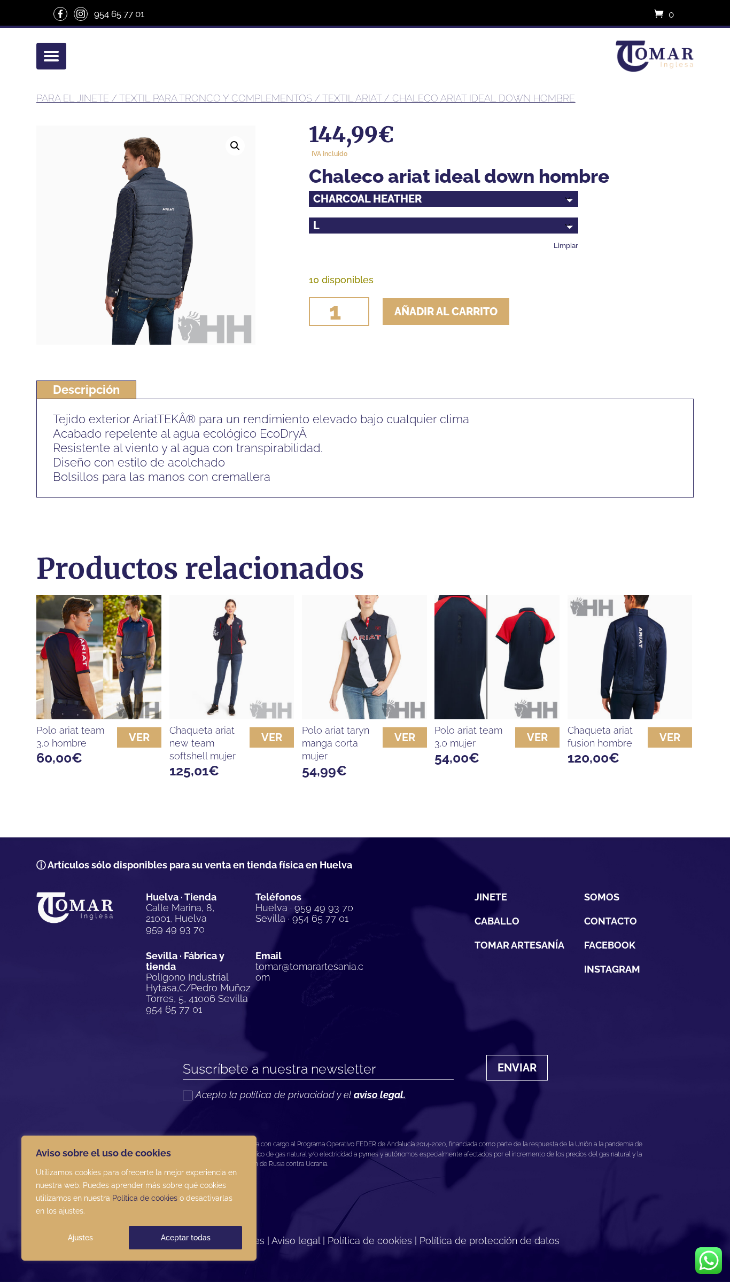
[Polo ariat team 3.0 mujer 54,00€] (497, 657)
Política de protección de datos (490, 1240)
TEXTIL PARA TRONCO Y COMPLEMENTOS (215, 98)
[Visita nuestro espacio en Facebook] (60, 14)
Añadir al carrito (446, 311)
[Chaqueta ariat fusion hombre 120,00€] (630, 657)
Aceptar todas (186, 1237)
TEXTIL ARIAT (352, 98)
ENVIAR (517, 1067)
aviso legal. (380, 1094)
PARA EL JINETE (72, 98)
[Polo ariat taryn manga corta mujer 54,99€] (364, 657)
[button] (235, 146)
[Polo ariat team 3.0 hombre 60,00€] (98, 657)
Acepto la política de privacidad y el (301, 1095)
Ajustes (80, 1237)
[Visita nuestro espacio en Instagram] (81, 14)
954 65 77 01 (119, 14)
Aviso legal (295, 1240)
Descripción (86, 390)
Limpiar (566, 246)
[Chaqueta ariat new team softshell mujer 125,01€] (231, 657)
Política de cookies (144, 1198)
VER (139, 737)
